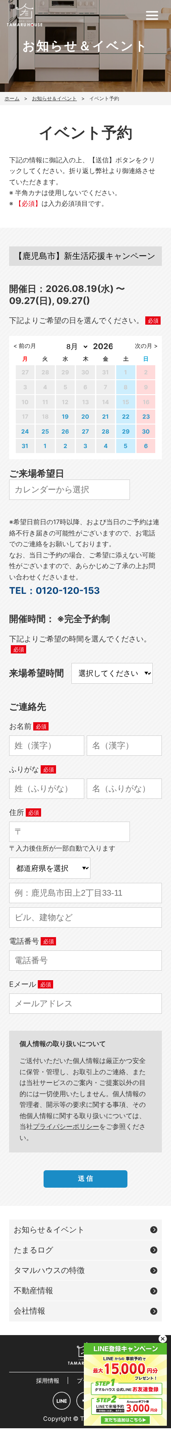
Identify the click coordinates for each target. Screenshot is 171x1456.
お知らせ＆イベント (54, 98)
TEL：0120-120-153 (54, 590)
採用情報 (47, 1380)
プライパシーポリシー (66, 1127)
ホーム (12, 98)
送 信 (85, 1178)
